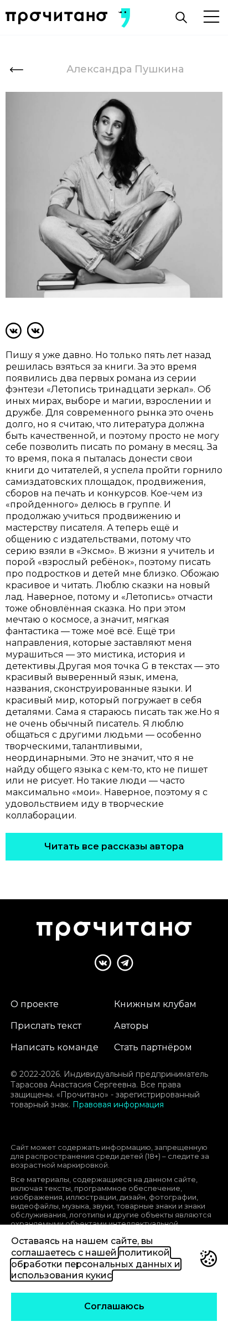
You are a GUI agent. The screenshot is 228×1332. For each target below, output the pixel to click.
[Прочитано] (56, 18)
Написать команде (55, 1047)
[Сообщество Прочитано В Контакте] (103, 962)
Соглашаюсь (114, 1306)
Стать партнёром (153, 1047)
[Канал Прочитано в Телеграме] (125, 963)
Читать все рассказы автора (114, 846)
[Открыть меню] (211, 17)
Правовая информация (118, 1105)
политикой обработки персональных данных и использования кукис (95, 1264)
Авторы (131, 1025)
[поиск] (181, 17)
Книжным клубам (155, 1004)
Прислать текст (46, 1025)
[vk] (14, 330)
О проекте (35, 1004)
